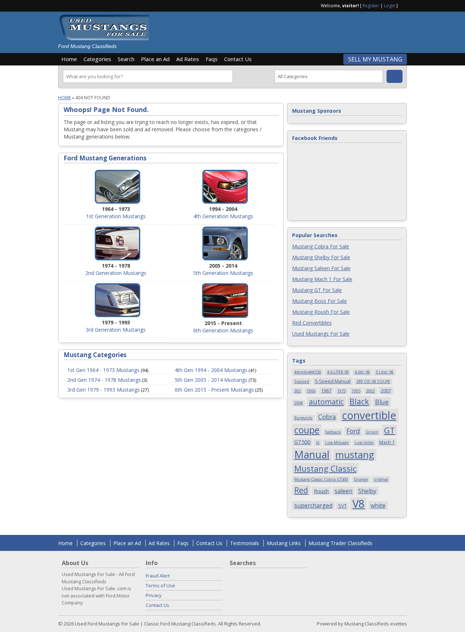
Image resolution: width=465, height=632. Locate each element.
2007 (386, 390)
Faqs (212, 59)
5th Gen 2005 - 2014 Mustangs (211, 379)
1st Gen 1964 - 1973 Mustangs (103, 370)
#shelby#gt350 (307, 372)
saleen (343, 491)
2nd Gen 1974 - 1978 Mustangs (104, 379)
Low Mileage (337, 442)
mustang (354, 455)
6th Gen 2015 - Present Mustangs (214, 389)
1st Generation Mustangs (116, 216)
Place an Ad (155, 59)
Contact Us (238, 59)
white (378, 505)
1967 (326, 390)
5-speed (301, 381)
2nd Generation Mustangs (115, 272)
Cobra (327, 416)
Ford (353, 431)
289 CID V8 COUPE (373, 381)
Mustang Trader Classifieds (340, 543)
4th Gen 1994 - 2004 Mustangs (211, 370)
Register (371, 6)
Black (359, 401)
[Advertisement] (281, 29)
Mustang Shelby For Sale (321, 257)
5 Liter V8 (384, 372)
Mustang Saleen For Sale (321, 268)
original (381, 479)
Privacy (154, 595)
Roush (321, 491)
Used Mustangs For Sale (320, 333)
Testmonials (244, 543)
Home (69, 59)
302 (297, 390)
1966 (311, 390)
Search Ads (395, 76)
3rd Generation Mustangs (116, 329)
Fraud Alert (158, 575)
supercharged (313, 505)
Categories (97, 59)
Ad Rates (187, 59)
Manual (311, 454)
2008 (298, 402)
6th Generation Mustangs (223, 330)
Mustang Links (284, 543)
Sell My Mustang (375, 59)
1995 (356, 390)
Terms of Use (160, 585)
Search (126, 59)
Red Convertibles (312, 322)
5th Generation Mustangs (223, 272)
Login (389, 6)
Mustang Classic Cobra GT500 (321, 479)
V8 (358, 504)
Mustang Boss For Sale (319, 300)
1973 (341, 390)
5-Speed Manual (333, 381)
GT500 (302, 441)
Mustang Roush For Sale (321, 311)
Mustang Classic (325, 468)
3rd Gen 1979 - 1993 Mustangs (103, 389)
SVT (342, 506)
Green (372, 432)
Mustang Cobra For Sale (320, 246)
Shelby (367, 491)
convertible (369, 415)
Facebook (404, 5)
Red (301, 490)
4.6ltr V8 (362, 372)
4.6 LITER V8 (338, 372)
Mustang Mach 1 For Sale (322, 279)
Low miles (364, 442)
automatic (326, 402)
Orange (361, 479)
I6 (317, 442)
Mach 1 (387, 442)
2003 (370, 390)
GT (389, 430)
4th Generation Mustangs (223, 216)
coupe (306, 430)
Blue (382, 401)
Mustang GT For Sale (317, 290)
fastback (333, 432)
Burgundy (303, 417)
